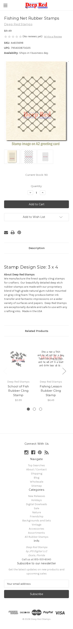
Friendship (36, 516)
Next (64, 371)
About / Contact (36, 469)
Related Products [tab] (36, 331)
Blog (36, 477)
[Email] (6, 232)
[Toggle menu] (5, 5)
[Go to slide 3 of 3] (40, 409)
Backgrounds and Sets (36, 520)
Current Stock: (36, 174)
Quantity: (36, 186)
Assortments (36, 532)
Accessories (36, 528)
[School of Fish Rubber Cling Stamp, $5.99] (18, 359)
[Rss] (47, 452)
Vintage (36, 524)
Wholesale (36, 481)
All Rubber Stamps (36, 537)
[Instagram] (26, 452)
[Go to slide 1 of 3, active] (28, 409)
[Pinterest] (19, 232)
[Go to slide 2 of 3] (34, 409)
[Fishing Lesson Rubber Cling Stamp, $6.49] (50, 359)
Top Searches (36, 465)
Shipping (36, 473)
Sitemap (36, 485)
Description (37, 248)
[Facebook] (33, 452)
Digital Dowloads (36, 504)
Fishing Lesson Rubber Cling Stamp (51, 391)
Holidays (36, 500)
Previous (5, 371)
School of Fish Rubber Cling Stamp (18, 391)
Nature (36, 512)
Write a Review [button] (53, 36)
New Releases (36, 496)
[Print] (13, 232)
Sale (36, 508)
